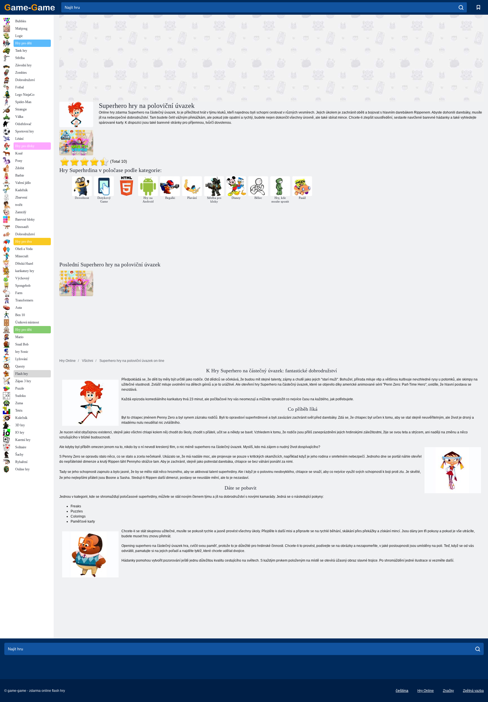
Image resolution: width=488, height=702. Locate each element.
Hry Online (425, 691)
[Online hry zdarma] (29, 7)
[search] (461, 7)
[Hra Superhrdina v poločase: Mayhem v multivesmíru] (76, 142)
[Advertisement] (165, 57)
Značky (448, 691)
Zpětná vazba (473, 691)
